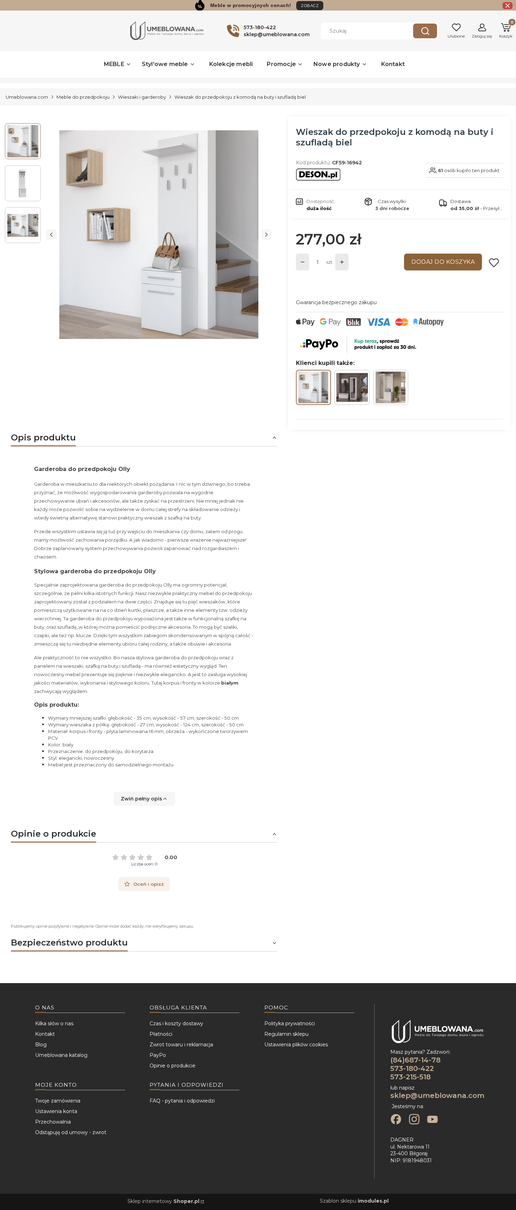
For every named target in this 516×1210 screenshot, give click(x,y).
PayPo (158, 1055)
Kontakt (45, 1034)
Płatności (161, 1034)
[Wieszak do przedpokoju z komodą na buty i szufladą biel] (313, 387)
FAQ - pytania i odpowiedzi (182, 1101)
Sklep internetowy (163, 1201)
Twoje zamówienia (57, 1101)
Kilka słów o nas (54, 1023)
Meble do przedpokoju (83, 97)
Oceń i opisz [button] (148, 884)
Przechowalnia (53, 1122)
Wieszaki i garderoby (142, 97)
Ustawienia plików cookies (296, 1044)
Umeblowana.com (27, 97)
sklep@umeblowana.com (437, 1095)
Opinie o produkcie (173, 1065)
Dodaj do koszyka (443, 262)
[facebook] (396, 1120)
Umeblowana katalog (61, 1055)
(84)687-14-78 (415, 1060)
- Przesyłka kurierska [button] (476, 208)
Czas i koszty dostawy (176, 1023)
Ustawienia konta (56, 1111)
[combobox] (362, 31)
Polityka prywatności (289, 1023)
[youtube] (432, 1120)
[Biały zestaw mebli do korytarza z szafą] (390, 387)
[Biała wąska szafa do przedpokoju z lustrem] (352, 387)
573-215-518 (410, 1077)
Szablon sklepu (354, 1201)
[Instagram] (414, 1120)
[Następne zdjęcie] (266, 234)
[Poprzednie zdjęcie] (51, 234)
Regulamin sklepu (286, 1034)
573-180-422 (412, 1068)
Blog (41, 1044)
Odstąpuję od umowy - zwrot (70, 1132)
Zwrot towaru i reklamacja (181, 1044)
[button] (425, 31)
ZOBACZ (310, 5)
